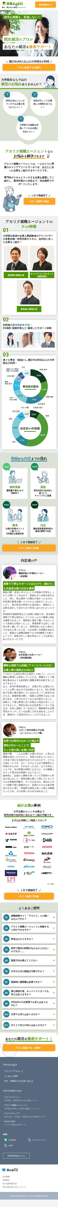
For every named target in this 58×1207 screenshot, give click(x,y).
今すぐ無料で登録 (29, 548)
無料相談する (45, 4)
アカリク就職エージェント (22, 1107)
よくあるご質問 (11, 1076)
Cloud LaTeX (15, 1123)
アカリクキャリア (24, 1115)
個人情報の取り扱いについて (14, 1187)
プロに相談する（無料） (29, 1047)
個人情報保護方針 (10, 1183)
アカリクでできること (13, 1070)
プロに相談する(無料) (29, 67)
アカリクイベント (21, 1098)
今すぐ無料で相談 (39, 201)
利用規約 (6, 1180)
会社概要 (6, 1176)
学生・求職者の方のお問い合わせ (18, 1080)
